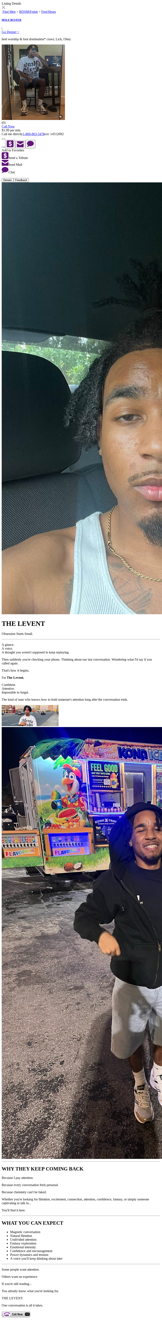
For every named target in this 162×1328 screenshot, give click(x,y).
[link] (3, 8)
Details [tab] (7, 180)
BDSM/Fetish (28, 11)
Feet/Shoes (48, 11)
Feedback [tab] (21, 180)
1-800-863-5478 (34, 134)
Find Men (9, 11)
